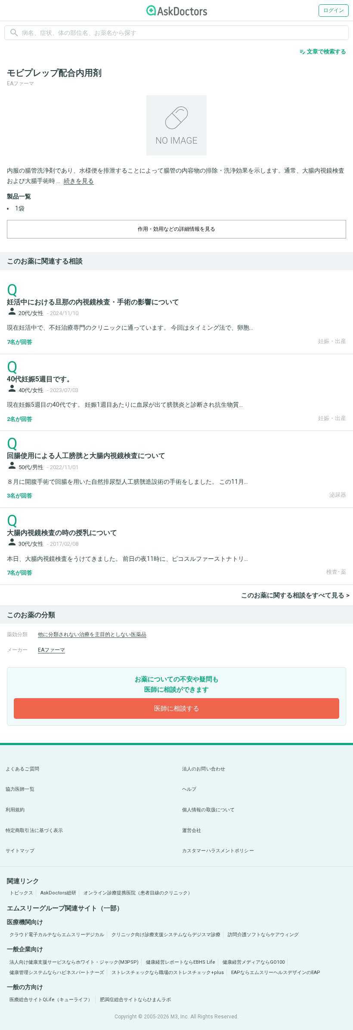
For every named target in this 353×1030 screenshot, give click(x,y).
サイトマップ (20, 851)
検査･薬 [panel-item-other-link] (336, 572)
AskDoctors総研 (58, 893)
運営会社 (191, 830)
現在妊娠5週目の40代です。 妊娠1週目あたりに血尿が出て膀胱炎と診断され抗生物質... (125, 404)
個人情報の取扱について (208, 810)
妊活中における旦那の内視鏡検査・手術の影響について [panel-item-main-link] (93, 302)
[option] (176, 125)
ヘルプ (189, 789)
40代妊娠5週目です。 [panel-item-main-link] (40, 379)
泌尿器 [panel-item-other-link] (337, 495)
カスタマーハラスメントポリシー (218, 851)
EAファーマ (51, 650)
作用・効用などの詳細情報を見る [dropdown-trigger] (176, 229)
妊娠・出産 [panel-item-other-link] (332, 341)
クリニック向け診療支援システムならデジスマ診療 (165, 934)
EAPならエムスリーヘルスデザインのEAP (275, 972)
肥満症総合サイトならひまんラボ (135, 999)
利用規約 (15, 810)
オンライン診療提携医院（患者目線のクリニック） (138, 893)
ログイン (333, 10)
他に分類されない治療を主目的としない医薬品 (92, 634)
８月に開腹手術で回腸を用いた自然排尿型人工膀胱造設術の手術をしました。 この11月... (127, 481)
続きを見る (79, 180)
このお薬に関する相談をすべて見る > (295, 595)
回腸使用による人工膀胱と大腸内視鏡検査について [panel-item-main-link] (86, 456)
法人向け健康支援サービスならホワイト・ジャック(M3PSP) (74, 962)
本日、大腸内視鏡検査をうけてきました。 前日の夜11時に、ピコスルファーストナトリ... (127, 558)
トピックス (21, 893)
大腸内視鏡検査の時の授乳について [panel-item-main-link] (62, 533)
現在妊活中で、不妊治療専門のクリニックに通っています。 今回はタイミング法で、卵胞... (130, 327)
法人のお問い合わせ (203, 769)
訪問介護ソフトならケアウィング (263, 934)
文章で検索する (322, 51)
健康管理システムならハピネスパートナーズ (56, 972)
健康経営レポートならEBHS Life (180, 962)
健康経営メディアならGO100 (254, 962)
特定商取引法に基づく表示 (34, 830)
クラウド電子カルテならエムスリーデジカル (56, 934)
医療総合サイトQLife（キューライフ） (51, 999)
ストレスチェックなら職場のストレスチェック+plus (167, 972)
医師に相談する (176, 708)
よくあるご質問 (22, 769)
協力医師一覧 (20, 789)
